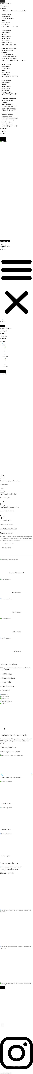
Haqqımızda (5, 6)
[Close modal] (2, 987)
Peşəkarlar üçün (6, 3)
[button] (16, 286)
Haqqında (4, 331)
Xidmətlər (4, 128)
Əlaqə (3, 134)
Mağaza (4, 9)
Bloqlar (4, 131)
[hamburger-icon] (2, 1)
